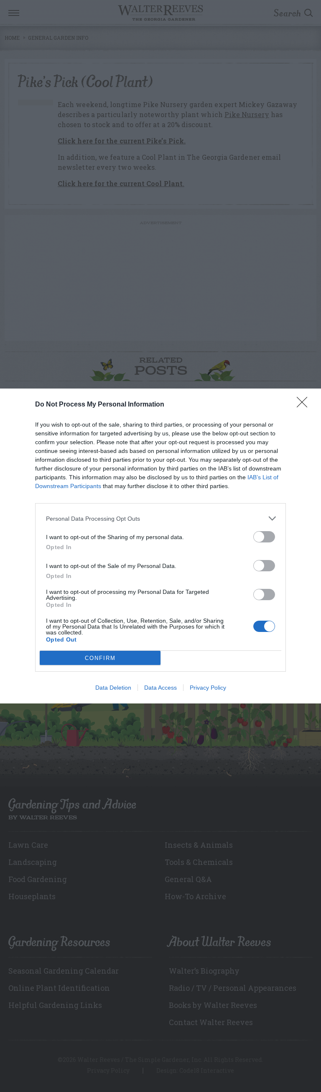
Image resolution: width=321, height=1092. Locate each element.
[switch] (264, 536)
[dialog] (160, 546)
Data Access (160, 687)
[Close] (305, 405)
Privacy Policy (208, 687)
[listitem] (160, 518)
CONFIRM (100, 658)
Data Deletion (113, 687)
